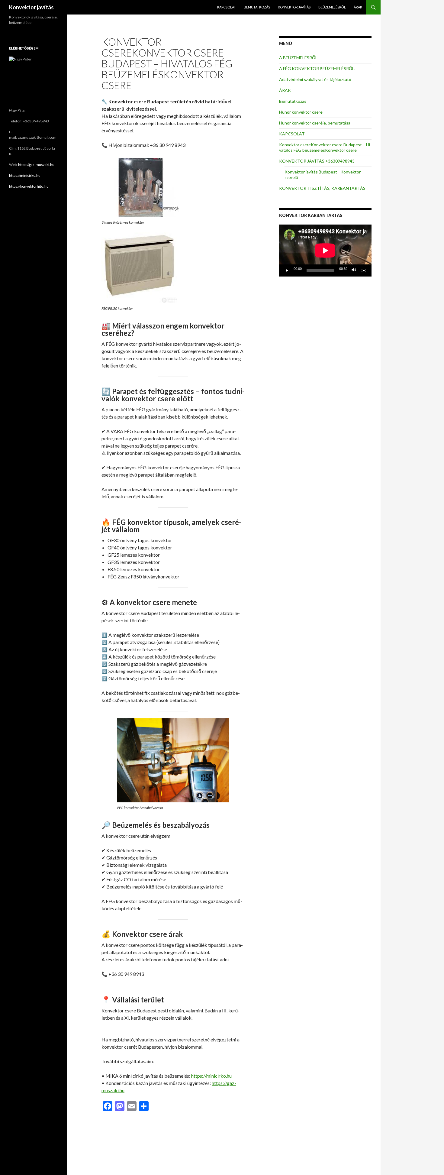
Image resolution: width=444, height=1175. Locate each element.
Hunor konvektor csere (301, 112)
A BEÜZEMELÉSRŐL (298, 57)
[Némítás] (354, 270)
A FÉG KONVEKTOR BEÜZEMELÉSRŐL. (317, 68)
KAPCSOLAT (292, 133)
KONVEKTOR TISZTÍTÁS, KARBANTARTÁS (322, 188)
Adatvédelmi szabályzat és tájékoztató (315, 79)
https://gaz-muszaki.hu (36, 164)
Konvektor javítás (31, 7)
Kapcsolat (226, 7)
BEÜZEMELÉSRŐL (332, 7)
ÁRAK (358, 7)
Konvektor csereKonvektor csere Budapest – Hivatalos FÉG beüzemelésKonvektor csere (325, 147)
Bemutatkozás (257, 7)
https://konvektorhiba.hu (29, 186)
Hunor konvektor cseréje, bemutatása (314, 122)
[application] (325, 251)
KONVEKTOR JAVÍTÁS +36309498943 (317, 160)
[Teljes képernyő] (364, 270)
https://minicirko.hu (211, 1076)
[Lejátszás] (287, 270)
